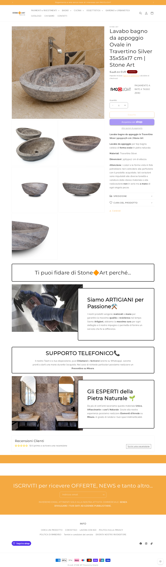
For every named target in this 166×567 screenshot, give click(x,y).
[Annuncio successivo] (153, 2)
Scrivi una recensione (139, 446)
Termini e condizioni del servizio (78, 535)
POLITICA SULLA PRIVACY (111, 530)
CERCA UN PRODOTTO (52, 530)
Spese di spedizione (131, 76)
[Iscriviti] (103, 495)
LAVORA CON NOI (88, 530)
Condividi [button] (116, 211)
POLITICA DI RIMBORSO (50, 535)
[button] (45, 10)
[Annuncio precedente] (12, 2)
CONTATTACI (71, 530)
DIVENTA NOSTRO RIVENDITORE (111, 535)
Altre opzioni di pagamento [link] (132, 128)
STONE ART (78, 565)
